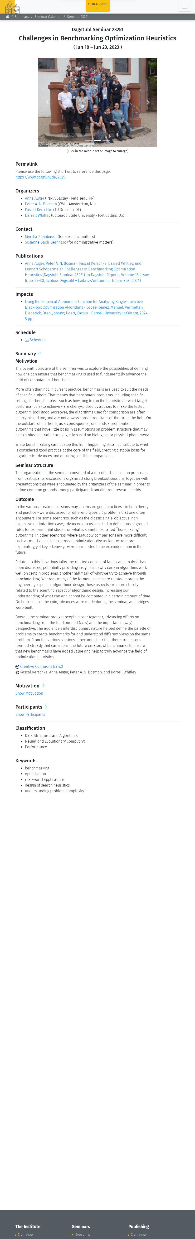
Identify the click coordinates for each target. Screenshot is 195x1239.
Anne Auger (34, 198)
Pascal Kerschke (38, 209)
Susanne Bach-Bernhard (45, 242)
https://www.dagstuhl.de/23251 (41, 177)
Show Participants (30, 714)
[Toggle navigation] (184, 7)
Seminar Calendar (48, 17)
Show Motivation (29, 693)
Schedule (37, 340)
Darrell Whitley (37, 215)
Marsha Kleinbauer (41, 236)
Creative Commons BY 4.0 (41, 666)
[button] (47, 102)
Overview (26, 1234)
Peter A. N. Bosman (41, 204)
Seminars (22, 17)
